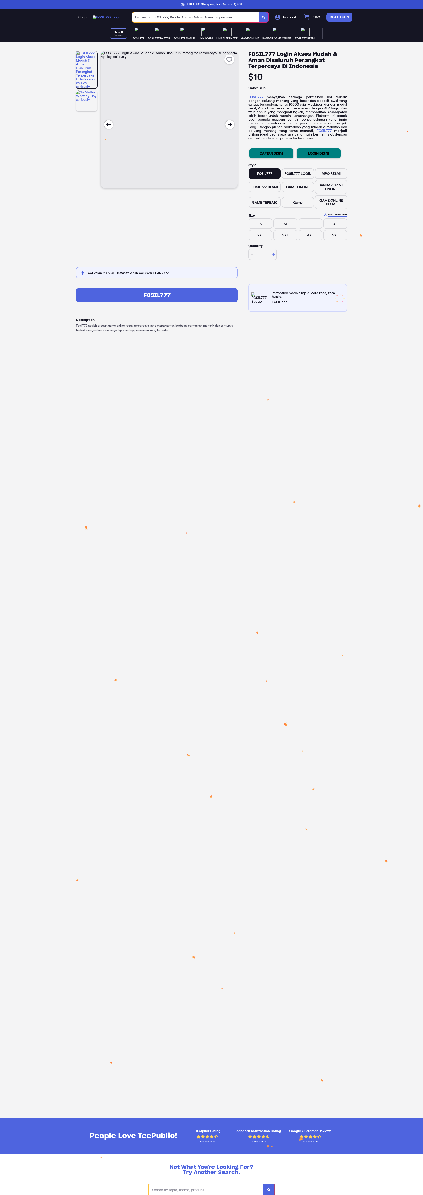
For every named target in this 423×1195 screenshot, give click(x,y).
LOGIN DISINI (318, 153)
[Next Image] (230, 124)
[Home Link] (106, 17)
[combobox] (195, 17)
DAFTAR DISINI (271, 153)
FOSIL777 (255, 97)
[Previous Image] (109, 124)
